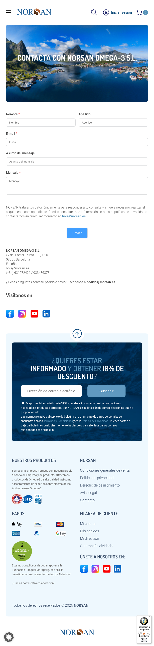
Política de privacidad (96, 478)
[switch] (144, 640)
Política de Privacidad (95, 421)
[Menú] (150, 617)
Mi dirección (89, 539)
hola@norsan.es (74, 216)
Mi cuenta (88, 524)
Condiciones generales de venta (105, 470)
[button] (9, 637)
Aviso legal (88, 493)
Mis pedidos (89, 531)
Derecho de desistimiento (100, 485)
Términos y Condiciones (58, 421)
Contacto (87, 500)
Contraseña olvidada (96, 546)
